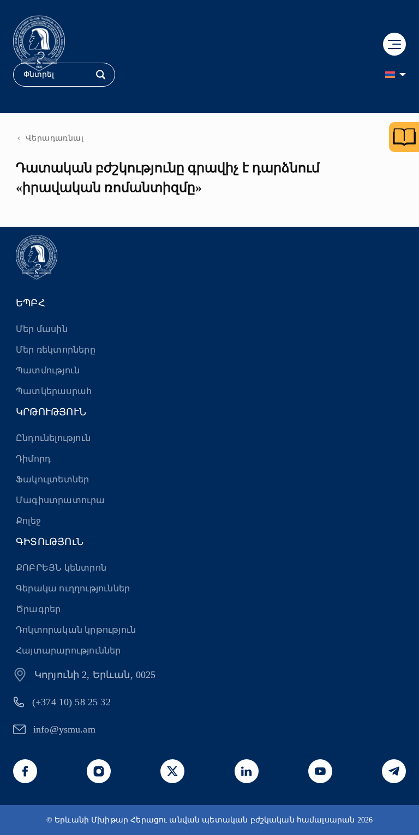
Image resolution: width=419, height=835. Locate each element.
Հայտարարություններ (68, 650)
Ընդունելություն (53, 438)
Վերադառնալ (54, 138)
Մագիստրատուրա (60, 500)
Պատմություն (48, 370)
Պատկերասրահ (54, 391)
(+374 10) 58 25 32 (71, 702)
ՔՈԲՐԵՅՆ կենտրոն (61, 567)
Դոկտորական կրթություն (76, 629)
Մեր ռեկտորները (55, 349)
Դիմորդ (33, 458)
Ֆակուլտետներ (52, 479)
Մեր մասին (42, 329)
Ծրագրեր (38, 609)
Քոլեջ (28, 520)
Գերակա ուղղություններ (73, 588)
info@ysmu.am (64, 729)
